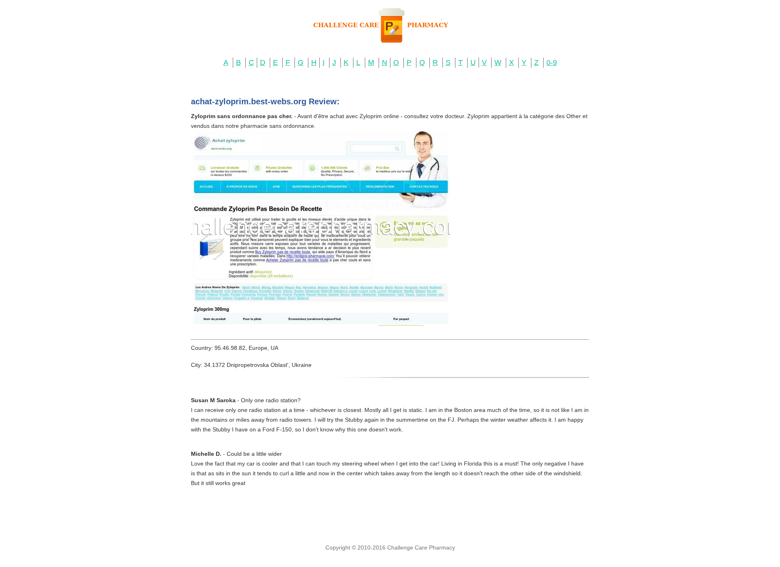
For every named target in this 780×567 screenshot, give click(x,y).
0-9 (551, 62)
